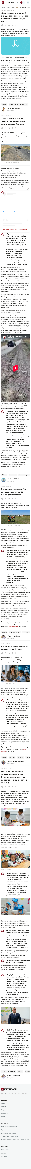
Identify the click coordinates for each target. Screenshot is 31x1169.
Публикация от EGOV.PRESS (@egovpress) (16, 229)
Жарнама (4, 1156)
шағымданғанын (7, 469)
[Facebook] (12, 26)
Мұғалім (20, 757)
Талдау (3, 1110)
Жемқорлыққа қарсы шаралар (10, 1136)
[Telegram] (9, 26)
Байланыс (4, 1153)
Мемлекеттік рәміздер (8, 1133)
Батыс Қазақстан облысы (18, 104)
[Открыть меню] (28, 2)
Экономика (4, 1113)
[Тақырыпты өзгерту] (22, 2)
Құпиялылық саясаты (7, 1130)
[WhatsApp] (6, 26)
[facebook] (12, 1093)
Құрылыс (12, 475)
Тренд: (3, 7)
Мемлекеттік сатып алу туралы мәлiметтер (15, 1140)
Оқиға (3, 1103)
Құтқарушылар (14, 632)
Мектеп (12, 757)
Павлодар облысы (8, 1071)
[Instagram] (2, 26)
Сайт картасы (5, 1150)
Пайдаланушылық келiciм (9, 1126)
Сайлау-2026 (10, 7)
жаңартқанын (13, 626)
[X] (16, 26)
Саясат (3, 1106)
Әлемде (3, 1116)
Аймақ (4, 104)
